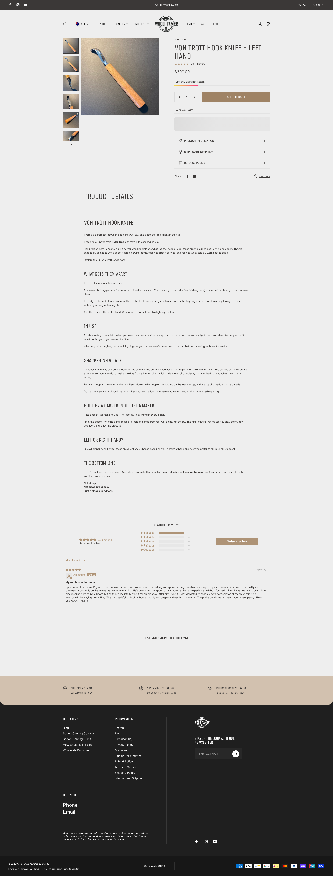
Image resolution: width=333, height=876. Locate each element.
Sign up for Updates (128, 756)
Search (119, 728)
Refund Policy (124, 761)
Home (147, 637)
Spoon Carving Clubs (77, 739)
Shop (154, 637)
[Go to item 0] (71, 46)
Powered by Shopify (39, 863)
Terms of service (40, 869)
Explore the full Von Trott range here (104, 259)
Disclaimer (121, 750)
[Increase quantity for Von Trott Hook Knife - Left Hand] (195, 97)
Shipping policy (55, 869)
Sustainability (123, 739)
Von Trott (181, 39)
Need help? (264, 176)
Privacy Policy (124, 744)
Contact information (71, 869)
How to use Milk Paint (77, 744)
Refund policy (13, 869)
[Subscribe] (235, 753)
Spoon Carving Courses (78, 733)
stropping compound (161, 384)
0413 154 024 (85, 693)
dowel (139, 384)
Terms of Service (126, 767)
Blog (66, 728)
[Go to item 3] (71, 83)
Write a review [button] (237, 541)
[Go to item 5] (71, 120)
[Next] (150, 85)
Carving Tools (166, 637)
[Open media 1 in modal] (120, 76)
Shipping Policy (125, 772)
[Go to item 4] (71, 101)
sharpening (114, 369)
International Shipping (129, 778)
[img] (73, 569)
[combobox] (311, 5)
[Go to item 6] (71, 139)
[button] (148, 533)
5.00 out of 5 (105, 539)
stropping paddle (213, 384)
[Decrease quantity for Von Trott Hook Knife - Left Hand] (179, 97)
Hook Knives (183, 637)
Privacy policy (26, 869)
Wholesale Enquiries (76, 750)
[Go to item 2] (71, 64)
